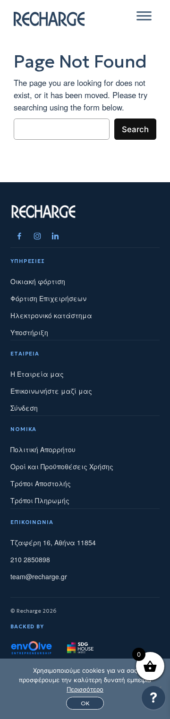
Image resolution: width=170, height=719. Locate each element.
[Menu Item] (19, 236)
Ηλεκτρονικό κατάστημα (51, 315)
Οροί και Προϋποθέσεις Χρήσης (61, 466)
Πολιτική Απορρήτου (43, 449)
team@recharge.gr (38, 576)
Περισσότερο (85, 689)
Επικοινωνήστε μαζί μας (51, 391)
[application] (153, 700)
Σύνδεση (24, 408)
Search (135, 129)
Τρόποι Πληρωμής (39, 500)
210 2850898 (30, 559)
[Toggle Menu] (144, 18)
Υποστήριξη (29, 332)
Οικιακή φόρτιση (37, 281)
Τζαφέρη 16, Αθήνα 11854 (53, 542)
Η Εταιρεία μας (37, 374)
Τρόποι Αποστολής (40, 483)
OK (85, 703)
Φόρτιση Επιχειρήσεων (48, 298)
